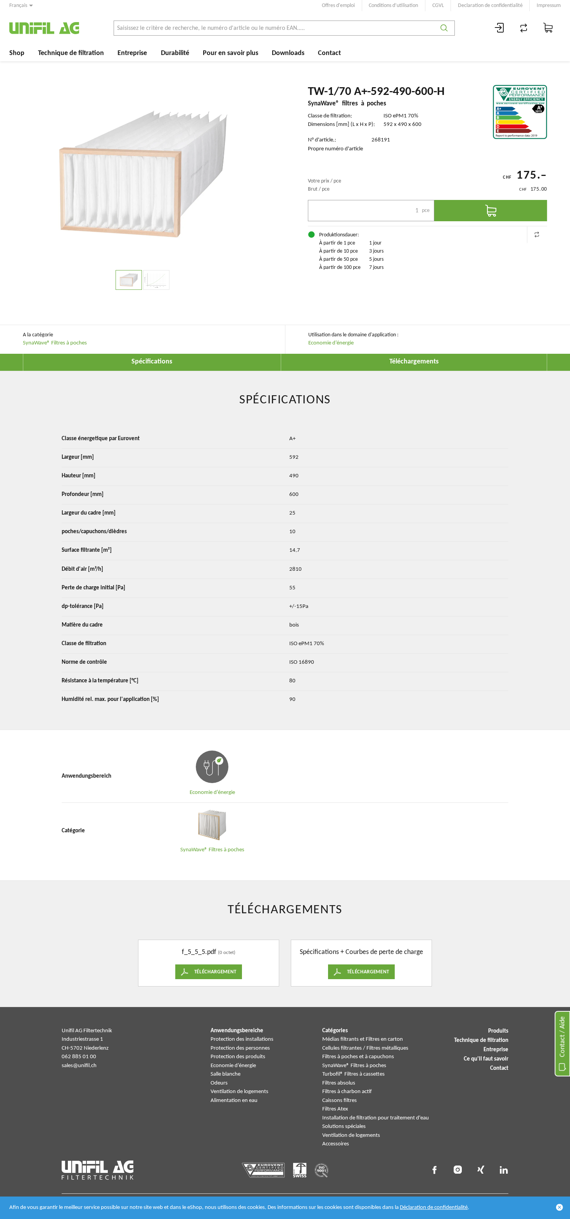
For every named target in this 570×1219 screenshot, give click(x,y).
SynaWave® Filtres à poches (55, 343)
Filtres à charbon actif (347, 1092)
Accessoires (335, 1144)
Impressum (549, 6)
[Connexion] (499, 28)
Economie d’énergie (331, 343)
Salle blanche (225, 1074)
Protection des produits (238, 1057)
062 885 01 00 (79, 1057)
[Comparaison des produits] (524, 28)
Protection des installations (242, 1039)
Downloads (288, 53)
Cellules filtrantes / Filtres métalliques (365, 1048)
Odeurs (219, 1083)
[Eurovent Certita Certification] (520, 112)
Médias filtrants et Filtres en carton (362, 1039)
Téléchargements (414, 361)
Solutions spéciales (344, 1126)
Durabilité (175, 53)
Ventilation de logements (239, 1092)
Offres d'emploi (338, 6)
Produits (498, 1031)
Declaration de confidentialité (490, 6)
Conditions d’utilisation (393, 6)
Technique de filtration (71, 53)
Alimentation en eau (234, 1101)
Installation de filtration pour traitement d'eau (375, 1118)
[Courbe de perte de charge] (156, 280)
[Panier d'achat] (548, 28)
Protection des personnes (240, 1048)
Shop (16, 53)
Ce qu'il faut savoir (486, 1059)
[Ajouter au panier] (490, 210)
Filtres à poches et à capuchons (358, 1057)
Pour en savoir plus (230, 53)
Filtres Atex (335, 1109)
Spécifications (151, 361)
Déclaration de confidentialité (434, 1207)
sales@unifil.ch (79, 1066)
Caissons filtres (339, 1101)
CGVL (438, 6)
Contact (329, 53)
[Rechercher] (444, 28)
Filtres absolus (338, 1083)
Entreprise (132, 53)
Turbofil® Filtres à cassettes (353, 1074)
